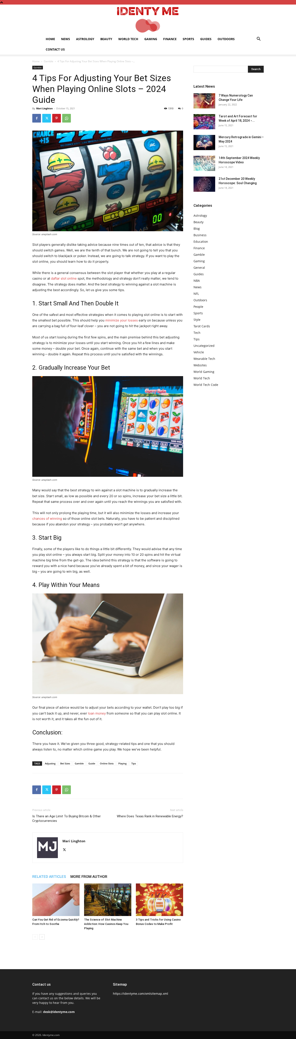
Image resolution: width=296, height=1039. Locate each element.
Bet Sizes (65, 763)
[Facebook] (36, 118)
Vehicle (199, 352)
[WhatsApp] (66, 118)
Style (197, 320)
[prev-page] (35, 937)
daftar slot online (64, 278)
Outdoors (226, 39)
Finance (170, 39)
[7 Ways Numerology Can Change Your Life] (204, 100)
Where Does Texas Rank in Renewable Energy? (150, 816)
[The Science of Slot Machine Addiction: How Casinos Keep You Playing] (107, 899)
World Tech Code (206, 385)
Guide (91, 763)
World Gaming (204, 372)
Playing (122, 763)
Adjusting (50, 763)
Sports (188, 39)
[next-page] (42, 937)
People (198, 307)
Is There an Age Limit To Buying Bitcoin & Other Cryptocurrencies (66, 818)
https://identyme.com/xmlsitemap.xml (140, 993)
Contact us (55, 49)
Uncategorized (204, 346)
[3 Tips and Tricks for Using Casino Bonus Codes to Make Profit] (159, 899)
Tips (133, 763)
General (199, 267)
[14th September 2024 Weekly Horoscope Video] (204, 163)
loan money (97, 713)
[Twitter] (46, 118)
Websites (200, 365)
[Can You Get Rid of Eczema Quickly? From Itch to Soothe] (56, 899)
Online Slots (107, 763)
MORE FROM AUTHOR (88, 876)
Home (50, 39)
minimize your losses (121, 320)
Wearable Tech (204, 359)
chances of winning (47, 518)
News (65, 39)
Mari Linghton (44, 108)
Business (200, 235)
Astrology (85, 39)
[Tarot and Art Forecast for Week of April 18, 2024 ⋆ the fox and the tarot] (204, 121)
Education (201, 241)
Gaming (150, 39)
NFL (196, 294)
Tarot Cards (202, 326)
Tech (197, 333)
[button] (258, 39)
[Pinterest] (56, 118)
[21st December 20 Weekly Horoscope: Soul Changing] (204, 184)
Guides (205, 39)
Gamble (48, 61)
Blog (197, 228)
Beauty (106, 39)
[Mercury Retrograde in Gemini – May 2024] (204, 142)
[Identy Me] (148, 19)
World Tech (128, 39)
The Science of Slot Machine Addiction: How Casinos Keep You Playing (106, 924)
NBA (197, 281)
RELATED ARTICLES (49, 876)
